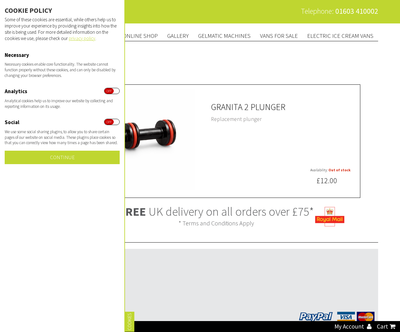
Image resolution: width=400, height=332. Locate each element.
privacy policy (82, 38)
